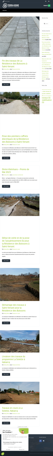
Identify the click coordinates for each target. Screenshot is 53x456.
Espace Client (47, 5)
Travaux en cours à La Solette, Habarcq (12, 409)
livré (47, 89)
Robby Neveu (7, 69)
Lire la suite (6, 84)
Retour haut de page (46, 453)
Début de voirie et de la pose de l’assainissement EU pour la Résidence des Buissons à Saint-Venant (15, 242)
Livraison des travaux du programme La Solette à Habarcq (13, 359)
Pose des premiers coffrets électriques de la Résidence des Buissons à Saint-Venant (15, 139)
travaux (46, 98)
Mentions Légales (30, 437)
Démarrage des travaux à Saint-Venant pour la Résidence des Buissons (14, 308)
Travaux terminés (16, 69)
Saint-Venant (47, 91)
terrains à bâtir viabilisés (47, 95)
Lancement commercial (17, 174)
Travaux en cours (16, 144)
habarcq (43, 89)
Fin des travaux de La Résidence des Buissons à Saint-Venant (14, 63)
